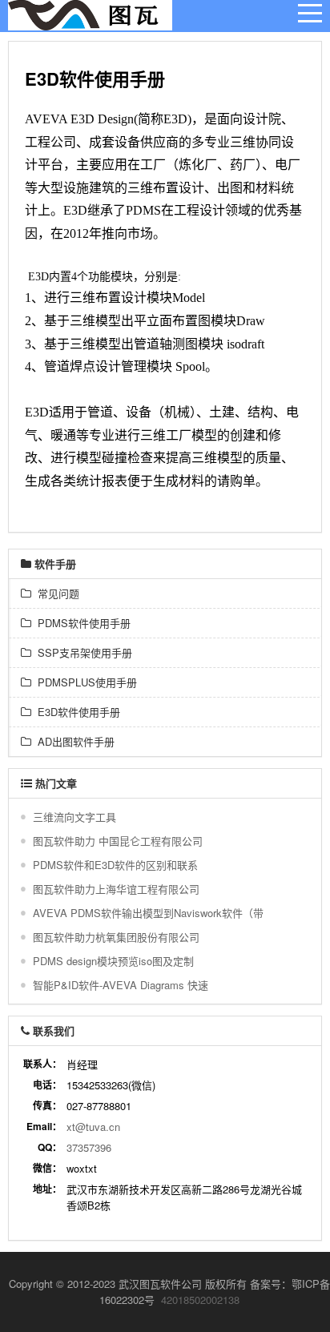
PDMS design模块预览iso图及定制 (113, 960)
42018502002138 (200, 1299)
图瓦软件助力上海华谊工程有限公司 (116, 888)
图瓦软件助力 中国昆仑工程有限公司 (118, 840)
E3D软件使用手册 (75, 711)
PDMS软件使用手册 (81, 622)
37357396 (88, 1147)
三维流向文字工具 (74, 816)
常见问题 (55, 593)
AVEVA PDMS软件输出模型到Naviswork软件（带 (148, 912)
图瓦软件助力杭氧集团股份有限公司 (116, 936)
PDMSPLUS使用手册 (84, 682)
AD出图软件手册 (73, 741)
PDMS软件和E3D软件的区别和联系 (115, 864)
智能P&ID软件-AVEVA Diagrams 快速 (120, 984)
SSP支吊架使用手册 (81, 652)
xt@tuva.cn (93, 1126)
